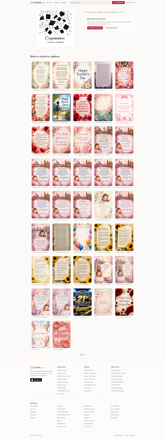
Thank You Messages (117, 382)
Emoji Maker (114, 417)
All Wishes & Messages (117, 391)
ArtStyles (32, 417)
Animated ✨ (64, 2)
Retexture (60, 420)
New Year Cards (88, 382)
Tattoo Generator (89, 423)
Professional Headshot (63, 415)
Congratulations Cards (63, 391)
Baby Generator (115, 409)
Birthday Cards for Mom (64, 376)
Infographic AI (61, 423)
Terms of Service (130, 435)
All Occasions (61, 393)
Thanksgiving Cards (90, 385)
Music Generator (61, 426)
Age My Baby (114, 412)
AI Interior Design (89, 409)
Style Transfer (61, 417)
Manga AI (32, 412)
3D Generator (88, 426)
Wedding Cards (61, 385)
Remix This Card (96, 28)
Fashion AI (87, 415)
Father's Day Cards (89, 379)
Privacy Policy (119, 435)
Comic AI (32, 409)
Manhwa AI (33, 415)
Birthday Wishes (115, 370)
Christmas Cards (88, 370)
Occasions (49, 2)
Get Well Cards (61, 388)
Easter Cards (87, 388)
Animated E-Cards (62, 370)
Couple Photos (115, 415)
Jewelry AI (87, 417)
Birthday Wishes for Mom (118, 373)
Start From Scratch (111, 28)
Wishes (56, 2)
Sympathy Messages (117, 388)
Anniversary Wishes (116, 379)
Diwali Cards (87, 391)
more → (82, 355)
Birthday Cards (61, 373)
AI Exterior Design (89, 412)
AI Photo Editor (61, 409)
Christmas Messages (117, 376)
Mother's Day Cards (90, 376)
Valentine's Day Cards (90, 373)
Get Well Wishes (115, 385)
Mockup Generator (89, 420)
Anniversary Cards (62, 382)
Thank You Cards (62, 379)
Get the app (131, 2)
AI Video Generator (62, 412)
